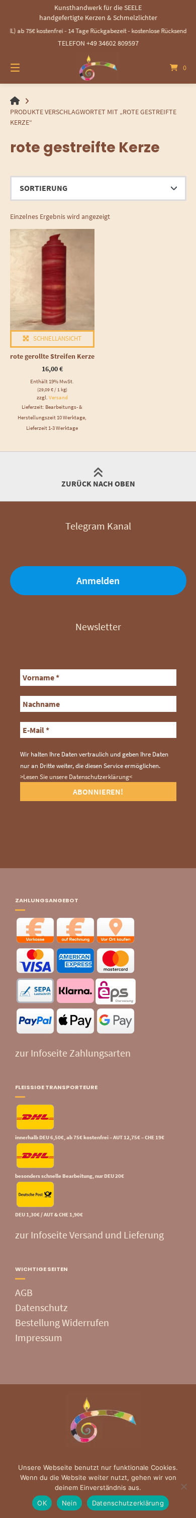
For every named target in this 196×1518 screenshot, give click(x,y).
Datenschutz (41, 1307)
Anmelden (98, 580)
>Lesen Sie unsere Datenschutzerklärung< (76, 777)
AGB (24, 1292)
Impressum (38, 1337)
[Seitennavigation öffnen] (27, 68)
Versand (58, 397)
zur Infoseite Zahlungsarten (73, 1053)
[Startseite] (97, 68)
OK (42, 1503)
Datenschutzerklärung (128, 1503)
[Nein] (183, 1486)
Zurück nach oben (98, 483)
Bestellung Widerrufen (62, 1322)
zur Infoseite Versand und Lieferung (89, 1234)
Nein (69, 1503)
